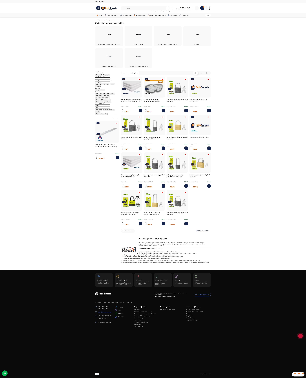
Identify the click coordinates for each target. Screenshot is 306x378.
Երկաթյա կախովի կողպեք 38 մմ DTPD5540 (131, 138)
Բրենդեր (101, 1)
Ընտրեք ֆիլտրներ (108, 109)
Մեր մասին (137, 309)
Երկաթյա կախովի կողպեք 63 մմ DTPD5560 (177, 213)
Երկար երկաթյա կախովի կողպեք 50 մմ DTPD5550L (175, 175)
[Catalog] (98, 8)
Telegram (120, 307)
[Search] (164, 8)
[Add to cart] (117, 157)
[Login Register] (197, 8)
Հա (206, 7)
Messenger (121, 316)
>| (132, 230)
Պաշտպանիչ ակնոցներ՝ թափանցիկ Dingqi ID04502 (152, 100)
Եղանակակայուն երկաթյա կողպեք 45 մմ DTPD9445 (130, 213)
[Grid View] (195, 73)
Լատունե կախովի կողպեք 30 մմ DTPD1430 (199, 175)
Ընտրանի (189, 313)
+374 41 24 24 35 (185, 7)
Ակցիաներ (137, 324)
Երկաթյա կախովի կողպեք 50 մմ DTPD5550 (154, 175)
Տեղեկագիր (189, 316)
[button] (114, 116)
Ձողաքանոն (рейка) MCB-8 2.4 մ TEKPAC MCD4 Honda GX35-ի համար (106, 145)
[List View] (201, 73)
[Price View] (207, 73)
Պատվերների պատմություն (194, 311)
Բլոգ (96, 1)
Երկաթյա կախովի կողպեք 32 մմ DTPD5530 (177, 100)
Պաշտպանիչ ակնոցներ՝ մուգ (199, 137)
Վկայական (137, 320)
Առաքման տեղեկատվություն (143, 311)
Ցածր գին (133, 73)
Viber (119, 310)
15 (124, 73)
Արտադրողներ (138, 318)
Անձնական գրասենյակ (193, 309)
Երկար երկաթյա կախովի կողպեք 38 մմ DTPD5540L (152, 138)
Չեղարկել (99, 109)
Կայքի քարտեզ (138, 326)
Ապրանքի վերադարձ (192, 320)
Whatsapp (120, 313)
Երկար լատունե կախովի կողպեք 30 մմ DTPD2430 (152, 213)
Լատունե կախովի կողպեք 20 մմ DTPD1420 (177, 138)
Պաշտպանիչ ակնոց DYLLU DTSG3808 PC (198, 100)
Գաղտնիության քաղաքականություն (145, 313)
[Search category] (123, 8)
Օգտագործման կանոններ (142, 316)
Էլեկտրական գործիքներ (167, 309)
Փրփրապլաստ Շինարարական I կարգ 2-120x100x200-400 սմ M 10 (131, 100)
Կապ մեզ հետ (190, 318)
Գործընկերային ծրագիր (141, 322)
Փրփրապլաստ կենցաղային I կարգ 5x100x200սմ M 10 (130, 175)
